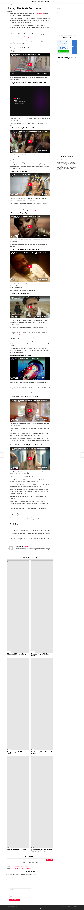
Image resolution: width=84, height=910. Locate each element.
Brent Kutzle (30, 337)
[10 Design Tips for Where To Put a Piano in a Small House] (42, 802)
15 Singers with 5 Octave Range (17, 654)
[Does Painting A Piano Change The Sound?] (42, 704)
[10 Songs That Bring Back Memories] (1, 455)
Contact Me (70, 906)
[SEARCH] (80, 1)
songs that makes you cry (39, 210)
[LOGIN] (82, 1)
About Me (55, 1)
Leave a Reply (49, 859)
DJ (51, 1)
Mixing (47, 1)
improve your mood (39, 13)
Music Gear (41, 1)
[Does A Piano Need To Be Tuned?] (18, 802)
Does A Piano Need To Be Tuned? (17, 849)
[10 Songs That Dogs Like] (82, 455)
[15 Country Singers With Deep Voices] (42, 606)
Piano (32, 749)
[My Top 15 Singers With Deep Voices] (18, 704)
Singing (34, 1)
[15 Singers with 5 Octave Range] (18, 606)
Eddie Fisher (39, 337)
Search (76, 8)
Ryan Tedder (24, 337)
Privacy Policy (63, 906)
